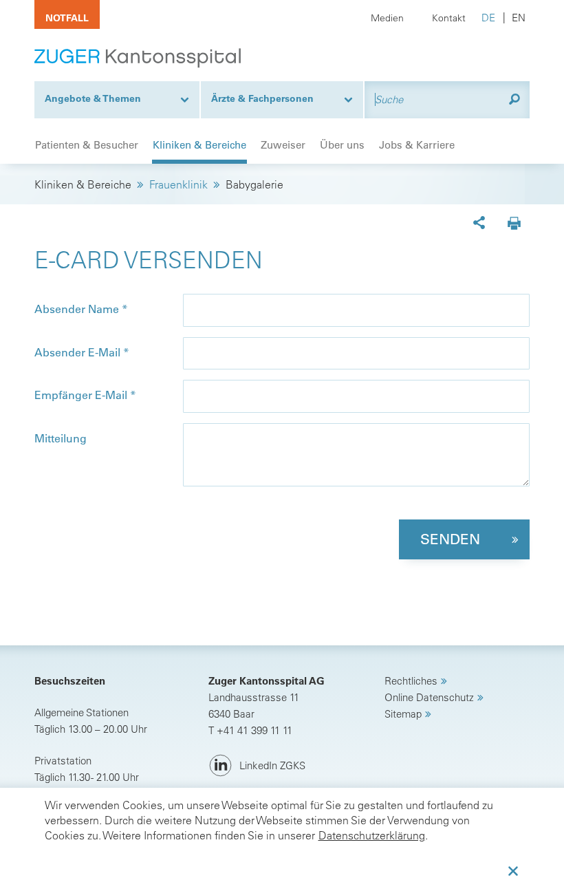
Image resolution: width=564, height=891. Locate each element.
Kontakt (449, 18)
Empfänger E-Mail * (85, 395)
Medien (387, 18)
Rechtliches (410, 680)
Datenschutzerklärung (371, 835)
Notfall (67, 18)
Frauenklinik (178, 184)
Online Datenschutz (429, 697)
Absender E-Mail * (81, 352)
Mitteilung (60, 438)
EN (518, 17)
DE (488, 17)
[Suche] (514, 99)
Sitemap (403, 713)
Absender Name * (81, 309)
